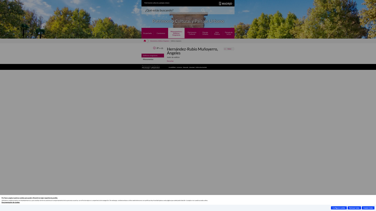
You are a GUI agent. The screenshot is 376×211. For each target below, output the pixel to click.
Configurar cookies (339, 208)
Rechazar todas (354, 208)
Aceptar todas (368, 208)
